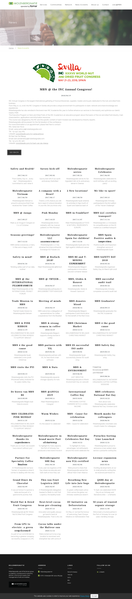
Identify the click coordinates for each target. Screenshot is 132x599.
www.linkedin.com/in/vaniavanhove (30, 134)
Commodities (56, 5)
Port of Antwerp (72, 572)
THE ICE (70, 575)
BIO (69, 580)
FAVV (69, 583)
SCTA (69, 577)
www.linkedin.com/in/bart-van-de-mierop (32, 143)
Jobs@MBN (117, 5)
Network (68, 5)
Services (43, 5)
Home (11, 48)
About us (95, 5)
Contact (105, 5)
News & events (81, 5)
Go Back (14, 152)
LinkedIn (101, 572)
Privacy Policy (85, 596)
